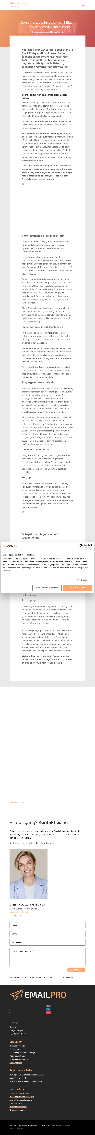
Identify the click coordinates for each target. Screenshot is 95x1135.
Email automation (17, 1049)
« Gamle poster (17, 802)
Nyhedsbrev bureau (18, 1110)
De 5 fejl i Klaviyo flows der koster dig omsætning (44, 778)
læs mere (16, 724)
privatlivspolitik (23, 981)
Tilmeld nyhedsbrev (18, 1034)
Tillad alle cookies (77, 588)
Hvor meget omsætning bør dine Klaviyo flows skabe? (47, 744)
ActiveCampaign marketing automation (26, 1081)
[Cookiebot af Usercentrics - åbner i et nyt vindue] (81, 546)
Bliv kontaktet (75, 970)
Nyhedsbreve (56, 32)
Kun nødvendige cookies (47, 588)
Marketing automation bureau (22, 1097)
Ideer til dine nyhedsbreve (21, 1078)
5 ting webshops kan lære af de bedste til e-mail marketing (46, 707)
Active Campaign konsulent (21, 1100)
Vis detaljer (82, 580)
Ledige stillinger (16, 1031)
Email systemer (16, 1063)
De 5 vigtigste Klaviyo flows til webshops (27, 1075)
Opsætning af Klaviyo (19, 1056)
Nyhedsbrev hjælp (17, 1046)
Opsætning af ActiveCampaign (22, 1053)
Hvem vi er (14, 1027)
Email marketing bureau (19, 1093)
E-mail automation (40, 32)
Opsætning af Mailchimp (20, 1059)
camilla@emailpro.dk (19, 912)
